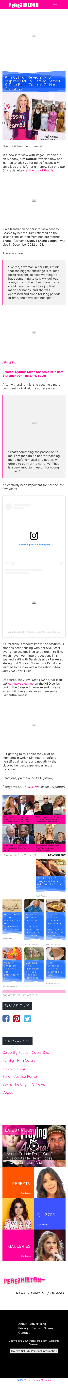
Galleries (57, 1293)
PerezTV (37, 1293)
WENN (32, 787)
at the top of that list (40, 170)
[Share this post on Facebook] (6, 1019)
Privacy (23, 1328)
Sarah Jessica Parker (20, 1076)
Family (8, 1060)
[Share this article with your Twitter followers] (27, 1019)
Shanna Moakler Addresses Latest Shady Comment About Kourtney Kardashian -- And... (17, 819)
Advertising (38, 1324)
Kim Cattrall (27, 1060)
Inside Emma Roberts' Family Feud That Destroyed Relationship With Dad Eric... (48, 848)
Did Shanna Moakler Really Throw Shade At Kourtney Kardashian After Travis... (47, 819)
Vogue (7, 1092)
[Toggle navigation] (54, 4)
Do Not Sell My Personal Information (34, 1351)
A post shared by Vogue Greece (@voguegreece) (34, 632)
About (22, 1324)
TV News (37, 1084)
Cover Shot (41, 1052)
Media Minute (13, 1068)
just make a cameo (20, 683)
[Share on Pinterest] (16, 1019)
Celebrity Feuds (15, 1052)
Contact (24, 1332)
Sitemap (49, 1328)
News (20, 1293)
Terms (36, 1328)
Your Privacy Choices (37, 1380)
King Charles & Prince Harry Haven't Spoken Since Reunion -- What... (18, 848)
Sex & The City (14, 1084)
